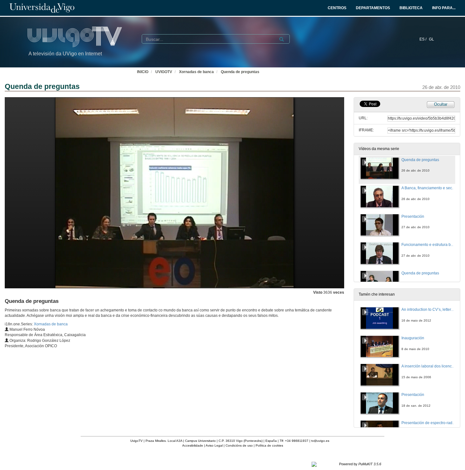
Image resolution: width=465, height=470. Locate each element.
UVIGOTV (163, 72)
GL (431, 39)
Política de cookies (269, 445)
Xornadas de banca (196, 72)
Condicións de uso (239, 445)
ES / (423, 39)
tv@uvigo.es (320, 440)
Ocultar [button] (440, 104)
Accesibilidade (192, 445)
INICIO (142, 72)
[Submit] (281, 39)
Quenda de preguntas (240, 72)
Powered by (360, 464)
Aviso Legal (214, 445)
